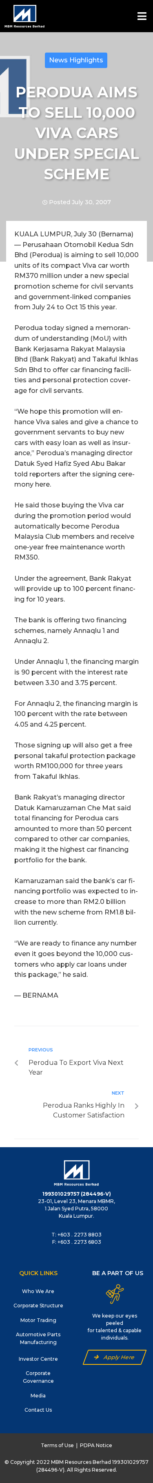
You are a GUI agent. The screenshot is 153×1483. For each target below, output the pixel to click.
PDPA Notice (96, 1445)
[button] (115, 1357)
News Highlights (76, 60)
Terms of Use (57, 1445)
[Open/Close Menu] (142, 16)
